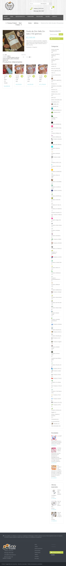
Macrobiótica (54, 102)
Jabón (52, 97)
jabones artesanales (14, 58)
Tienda (11, 16)
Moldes (55, 104)
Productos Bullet (56, 157)
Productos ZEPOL (57, 404)
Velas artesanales (55, 426)
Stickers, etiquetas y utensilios (55, 415)
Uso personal (54, 421)
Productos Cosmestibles (56, 181)
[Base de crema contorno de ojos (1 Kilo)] (53, 514)
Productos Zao (56, 402)
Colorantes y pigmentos (56, 80)
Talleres (47, 16)
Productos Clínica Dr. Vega (55, 175)
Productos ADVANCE (55, 110)
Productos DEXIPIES (55, 195)
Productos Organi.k (57, 341)
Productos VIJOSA (57, 398)
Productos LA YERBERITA (54, 252)
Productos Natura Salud (56, 307)
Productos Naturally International (55, 320)
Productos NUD (56, 331)
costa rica (17, 57)
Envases (53, 83)
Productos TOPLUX (57, 386)
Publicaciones (39, 16)
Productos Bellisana (55, 136)
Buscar (60, 34)
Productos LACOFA (57, 257)
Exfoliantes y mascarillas (56, 86)
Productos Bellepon (55, 133)
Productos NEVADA (57, 324)
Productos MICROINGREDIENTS (55, 278)
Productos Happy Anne (56, 220)
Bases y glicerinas (55, 70)
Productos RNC (56, 368)
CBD (52, 72)
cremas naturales (6, 58)
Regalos (53, 412)
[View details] (7, 69)
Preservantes (54, 106)
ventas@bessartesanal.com (10, 554)
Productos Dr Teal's (55, 204)
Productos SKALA (57, 374)
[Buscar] (50, 4)
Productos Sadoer (57, 370)
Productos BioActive (55, 148)
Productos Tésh (56, 378)
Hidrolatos (53, 91)
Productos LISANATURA (56, 262)
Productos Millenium (55, 284)
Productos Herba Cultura (56, 225)
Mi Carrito (7, 18)
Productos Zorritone (55, 410)
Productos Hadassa (57, 214)
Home (30, 23)
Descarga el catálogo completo (55, 39)
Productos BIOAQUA (55, 153)
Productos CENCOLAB (56, 166)
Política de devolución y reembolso (35, 564)
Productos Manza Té (55, 267)
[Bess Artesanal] (9, 5)
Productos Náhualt (57, 292)
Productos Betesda (57, 139)
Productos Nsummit (55, 329)
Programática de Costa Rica (11, 564)
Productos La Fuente (55, 248)
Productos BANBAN (55, 124)
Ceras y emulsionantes (56, 75)
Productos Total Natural (56, 391)
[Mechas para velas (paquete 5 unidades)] (53, 491)
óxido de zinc (5, 60)
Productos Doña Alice (55, 199)
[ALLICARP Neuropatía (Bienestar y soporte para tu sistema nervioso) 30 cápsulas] (53, 437)
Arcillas (52, 66)
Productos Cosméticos (56, 187)
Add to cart (10, 76)
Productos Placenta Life (56, 364)
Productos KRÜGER (57, 243)
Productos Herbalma (55, 230)
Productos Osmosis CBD (55, 354)
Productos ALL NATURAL (54, 118)
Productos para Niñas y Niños (56, 359)
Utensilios (55, 423)
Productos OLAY (56, 338)
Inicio (6, 16)
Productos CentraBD (55, 171)
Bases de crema (54, 68)
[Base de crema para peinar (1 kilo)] (53, 503)
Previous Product (11, 23)
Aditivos (36, 23)
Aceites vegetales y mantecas (55, 60)
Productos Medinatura (56, 272)
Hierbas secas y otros (55, 94)
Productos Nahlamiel (55, 289)
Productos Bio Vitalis (55, 144)
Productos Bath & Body (56, 127)
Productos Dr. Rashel (55, 208)
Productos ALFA (56, 112)
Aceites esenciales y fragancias (55, 55)
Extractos (53, 89)
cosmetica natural (11, 57)
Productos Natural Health (55, 313)
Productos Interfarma (55, 235)
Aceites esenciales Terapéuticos (55, 50)
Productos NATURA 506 (56, 302)
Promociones (30, 16)
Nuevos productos (20, 16)
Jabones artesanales (55, 99)
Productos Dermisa (57, 190)
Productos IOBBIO (57, 239)
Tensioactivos (54, 419)
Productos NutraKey (55, 335)
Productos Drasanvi (55, 212)
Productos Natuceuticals (56, 297)
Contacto (54, 16)
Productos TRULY (57, 394)
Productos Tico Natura (56, 382)
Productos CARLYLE (55, 162)
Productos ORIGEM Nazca (55, 347)
